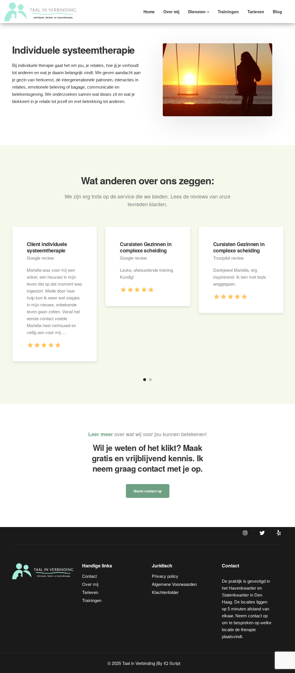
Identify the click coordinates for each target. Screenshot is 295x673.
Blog (277, 11)
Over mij (171, 11)
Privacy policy (165, 576)
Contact (89, 576)
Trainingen (228, 11)
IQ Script (172, 663)
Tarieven (255, 11)
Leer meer (100, 434)
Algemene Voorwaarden (174, 584)
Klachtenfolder (165, 592)
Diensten (197, 11)
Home (149, 11)
